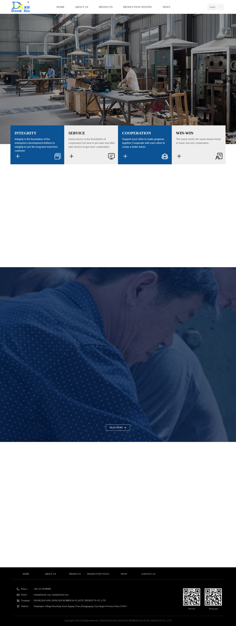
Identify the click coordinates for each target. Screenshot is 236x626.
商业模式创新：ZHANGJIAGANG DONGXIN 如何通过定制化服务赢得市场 (179, 523)
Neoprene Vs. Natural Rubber (156, 473)
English (212, 7)
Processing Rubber (150, 498)
